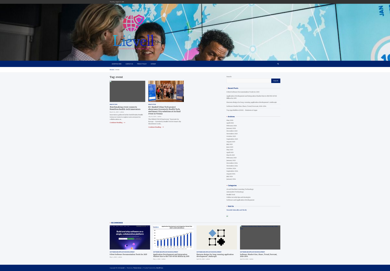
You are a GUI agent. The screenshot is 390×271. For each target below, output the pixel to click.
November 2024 (232, 166)
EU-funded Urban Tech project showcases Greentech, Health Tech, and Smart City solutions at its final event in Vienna (164, 110)
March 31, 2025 (114, 112)
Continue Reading (116, 122)
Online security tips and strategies (238, 197)
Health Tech (113, 104)
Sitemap (153, 64)
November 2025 (232, 134)
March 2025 (230, 155)
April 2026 (230, 123)
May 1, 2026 (156, 259)
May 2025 (229, 150)
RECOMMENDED (117, 223)
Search (228, 77)
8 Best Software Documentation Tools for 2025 (242, 92)
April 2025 (230, 152)
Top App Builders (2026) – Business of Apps (241, 110)
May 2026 (229, 120)
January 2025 (231, 160)
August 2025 (230, 142)
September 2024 (232, 171)
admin (122, 112)
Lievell (123, 268)
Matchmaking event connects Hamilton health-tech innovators (125, 108)
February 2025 (231, 158)
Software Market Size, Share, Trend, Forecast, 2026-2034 (246, 106)
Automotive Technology (235, 192)
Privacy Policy (142, 64)
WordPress (159, 268)
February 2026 (231, 126)
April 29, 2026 (244, 259)
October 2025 (231, 136)
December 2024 (232, 163)
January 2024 (231, 179)
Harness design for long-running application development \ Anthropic (251, 102)
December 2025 (232, 131)
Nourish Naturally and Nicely (236, 210)
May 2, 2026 (113, 257)
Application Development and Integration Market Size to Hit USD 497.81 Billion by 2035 (171, 255)
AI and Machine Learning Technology (240, 189)
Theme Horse (137, 268)
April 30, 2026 (201, 259)
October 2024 (231, 168)
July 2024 (229, 176)
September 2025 (232, 139)
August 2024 (230, 174)
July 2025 (229, 144)
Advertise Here (116, 64)
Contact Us (129, 64)
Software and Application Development (240, 200)
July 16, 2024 (152, 116)
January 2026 (231, 128)
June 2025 (229, 147)
